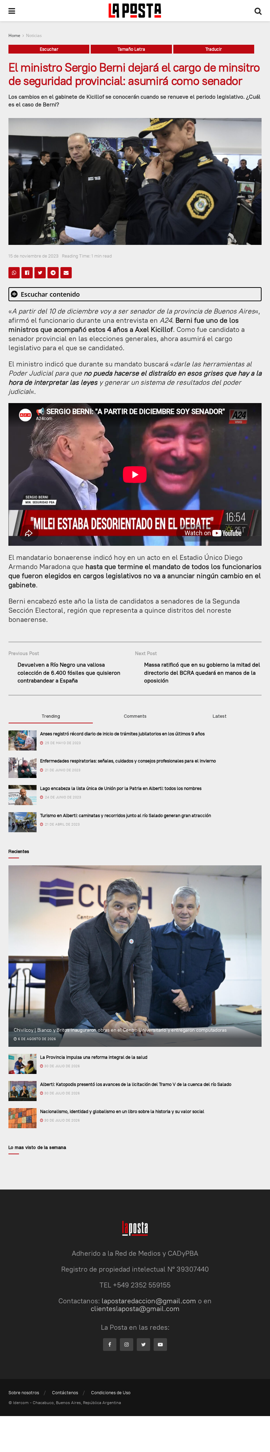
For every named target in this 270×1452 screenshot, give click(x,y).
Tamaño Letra (131, 49)
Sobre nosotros (23, 1392)
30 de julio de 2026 (61, 1066)
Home (14, 35)
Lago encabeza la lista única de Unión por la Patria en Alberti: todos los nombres (120, 788)
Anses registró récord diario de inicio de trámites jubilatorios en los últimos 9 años (122, 733)
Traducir (213, 49)
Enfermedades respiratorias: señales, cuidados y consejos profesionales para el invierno (128, 761)
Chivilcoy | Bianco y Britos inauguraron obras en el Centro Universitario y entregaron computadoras (120, 1030)
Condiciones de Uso (110, 1392)
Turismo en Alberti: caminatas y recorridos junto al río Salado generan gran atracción (125, 815)
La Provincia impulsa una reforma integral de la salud (93, 1057)
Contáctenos (65, 1392)
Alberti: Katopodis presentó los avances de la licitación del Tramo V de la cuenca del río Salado (135, 1084)
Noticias (34, 35)
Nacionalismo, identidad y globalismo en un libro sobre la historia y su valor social (122, 1111)
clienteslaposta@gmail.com (135, 1308)
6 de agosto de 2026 (36, 1039)
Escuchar (49, 49)
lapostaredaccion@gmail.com (149, 1300)
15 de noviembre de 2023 (33, 256)
